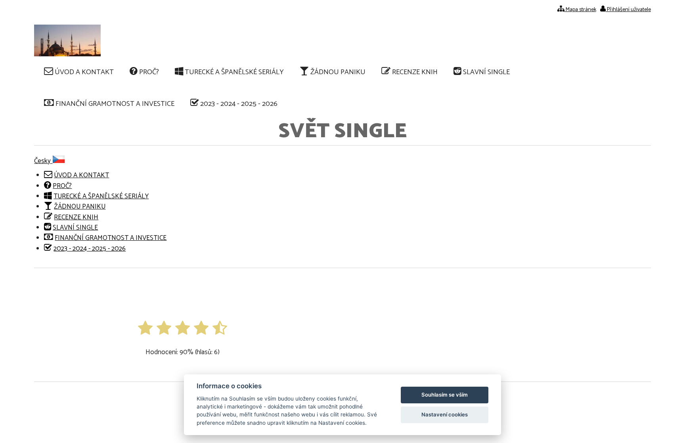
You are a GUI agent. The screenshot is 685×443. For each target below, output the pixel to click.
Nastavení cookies (444, 414)
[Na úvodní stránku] (67, 40)
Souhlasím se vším (444, 394)
